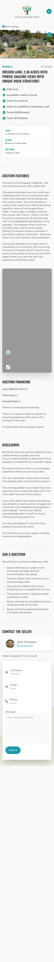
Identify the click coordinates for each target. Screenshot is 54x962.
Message (10, 711)
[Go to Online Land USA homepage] (27, 11)
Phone (13, 699)
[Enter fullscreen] (8, 367)
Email (14, 685)
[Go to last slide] (5, 44)
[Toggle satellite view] (8, 352)
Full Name (16, 670)
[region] (27, 321)
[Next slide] (48, 44)
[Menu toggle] (49, 11)
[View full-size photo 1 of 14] (49, 34)
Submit (13, 750)
